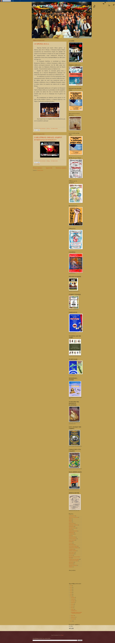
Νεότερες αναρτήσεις (37, 167)
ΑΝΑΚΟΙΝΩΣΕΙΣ (72, 515)
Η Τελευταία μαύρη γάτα (73, 538)
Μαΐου (72, 607)
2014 (71, 592)
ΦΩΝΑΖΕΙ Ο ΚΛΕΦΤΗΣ (73, 565)
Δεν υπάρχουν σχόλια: (54, 128)
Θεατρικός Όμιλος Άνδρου (51, 5)
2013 (71, 594)
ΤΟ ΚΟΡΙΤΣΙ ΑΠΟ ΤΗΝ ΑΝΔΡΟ (74, 559)
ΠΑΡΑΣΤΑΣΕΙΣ (71, 553)
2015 (71, 590)
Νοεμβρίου (73, 599)
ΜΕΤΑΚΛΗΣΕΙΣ (71, 544)
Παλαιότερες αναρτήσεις (61, 167)
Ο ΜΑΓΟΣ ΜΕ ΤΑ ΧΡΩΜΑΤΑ (74, 547)
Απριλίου (72, 609)
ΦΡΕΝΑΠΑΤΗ (71, 562)
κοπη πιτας (70, 543)
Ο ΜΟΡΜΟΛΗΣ (71, 549)
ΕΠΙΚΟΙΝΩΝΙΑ (71, 532)
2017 (71, 587)
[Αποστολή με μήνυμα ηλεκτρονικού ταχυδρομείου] (34, 130)
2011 (71, 621)
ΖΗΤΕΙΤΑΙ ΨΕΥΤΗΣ (72, 537)
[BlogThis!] (35, 130)
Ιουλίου (72, 604)
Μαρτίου (72, 615)
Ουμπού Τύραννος (72, 552)
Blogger (62, 635)
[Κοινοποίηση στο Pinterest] (39, 130)
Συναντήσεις (71, 555)
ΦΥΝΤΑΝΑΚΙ (71, 563)
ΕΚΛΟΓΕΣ (70, 529)
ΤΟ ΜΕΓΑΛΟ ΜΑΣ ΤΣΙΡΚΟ (73, 560)
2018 (71, 585)
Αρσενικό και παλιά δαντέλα (73, 517)
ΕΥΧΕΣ (38, 164)
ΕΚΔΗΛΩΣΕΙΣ (71, 526)
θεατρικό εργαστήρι (72, 540)
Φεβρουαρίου (73, 617)
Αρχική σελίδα (49, 167)
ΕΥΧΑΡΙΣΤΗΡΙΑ (71, 534)
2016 (71, 589)
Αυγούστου (73, 602)
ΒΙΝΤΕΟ (70, 520)
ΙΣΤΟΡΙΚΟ (70, 541)
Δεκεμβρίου (73, 597)
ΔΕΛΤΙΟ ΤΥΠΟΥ (71, 523)
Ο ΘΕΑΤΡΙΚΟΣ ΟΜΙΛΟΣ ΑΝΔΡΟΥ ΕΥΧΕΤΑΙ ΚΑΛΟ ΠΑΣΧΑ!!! (48, 138)
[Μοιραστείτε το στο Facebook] (38, 130)
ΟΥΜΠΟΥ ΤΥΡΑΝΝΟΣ (72, 550)
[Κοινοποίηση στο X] (37, 130)
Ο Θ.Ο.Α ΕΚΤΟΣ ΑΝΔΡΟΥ (73, 546)
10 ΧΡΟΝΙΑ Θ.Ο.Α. (41, 44)
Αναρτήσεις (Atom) (40, 170)
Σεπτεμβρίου (73, 600)
